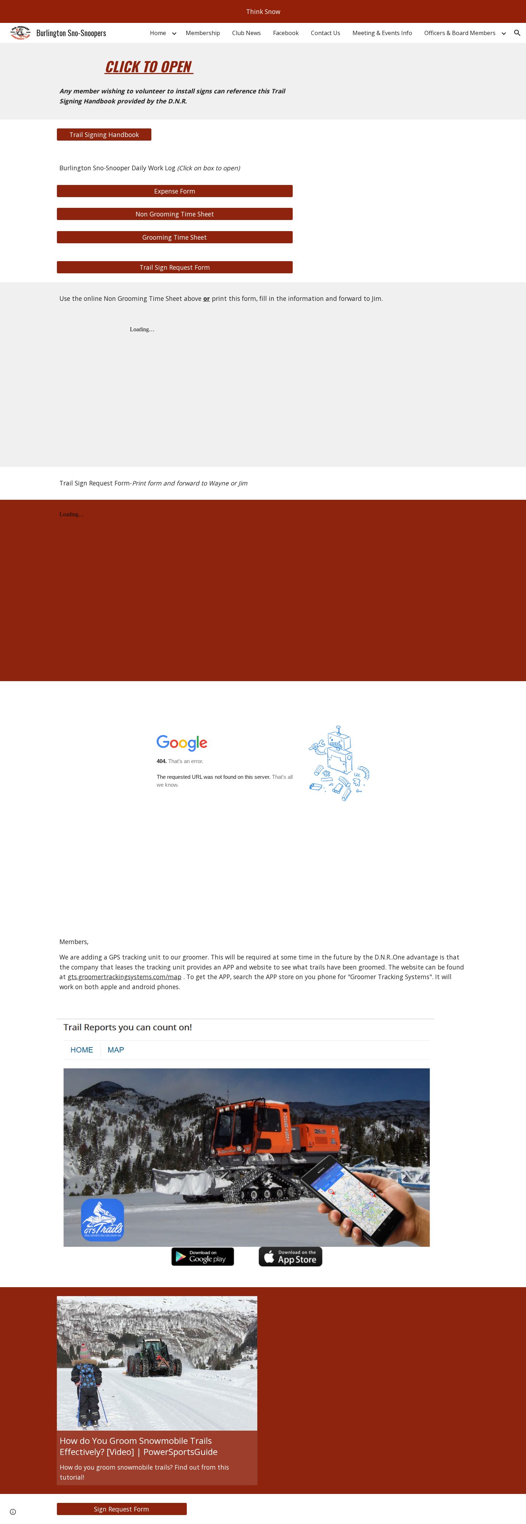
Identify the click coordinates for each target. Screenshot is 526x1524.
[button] (517, 32)
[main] (175, 66)
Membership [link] (203, 33)
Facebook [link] (286, 33)
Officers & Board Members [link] (460, 33)
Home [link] (158, 33)
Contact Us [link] (325, 33)
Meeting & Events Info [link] (382, 33)
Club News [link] (246, 33)
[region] (263, 11)
